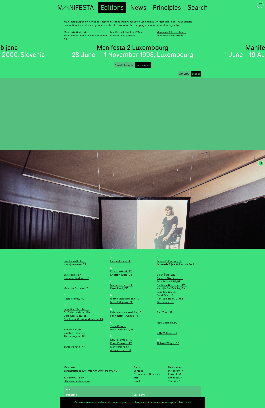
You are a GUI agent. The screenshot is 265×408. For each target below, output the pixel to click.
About (118, 65)
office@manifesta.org (77, 381)
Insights (128, 65)
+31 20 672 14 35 (74, 378)
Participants (143, 65)
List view (184, 74)
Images (196, 74)
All (65, 39)
